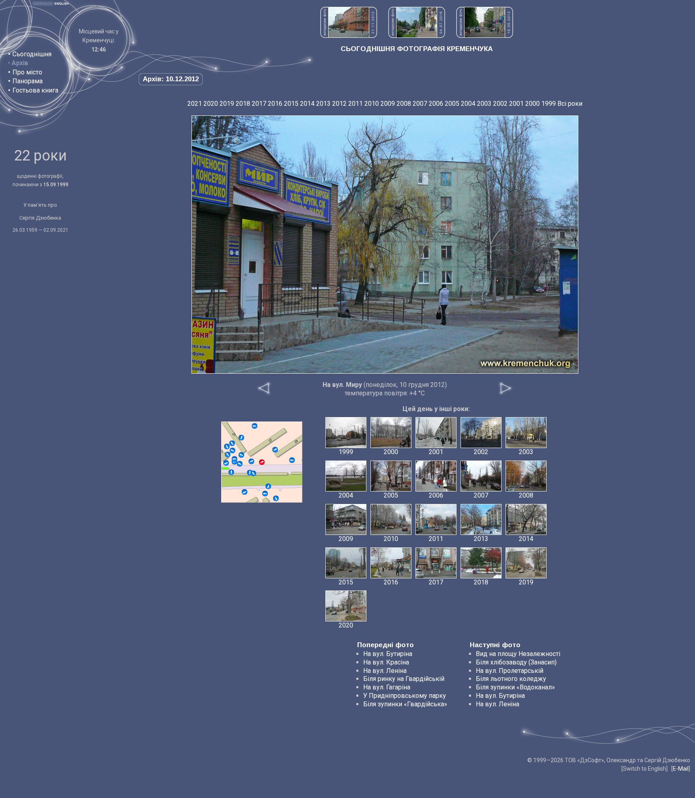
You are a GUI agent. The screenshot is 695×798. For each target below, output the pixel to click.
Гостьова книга (35, 90)
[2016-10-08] (265, 493)
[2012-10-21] (227, 446)
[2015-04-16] (241, 455)
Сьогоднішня (31, 54)
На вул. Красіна (386, 662)
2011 (355, 103)
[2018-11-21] (275, 450)
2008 (404, 103)
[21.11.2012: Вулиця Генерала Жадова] (348, 35)
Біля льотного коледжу (511, 679)
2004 (468, 103)
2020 (211, 103)
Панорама (27, 81)
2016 (275, 103)
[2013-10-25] (231, 472)
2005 (452, 103)
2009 (387, 103)
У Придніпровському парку (404, 695)
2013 (323, 103)
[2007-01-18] (232, 450)
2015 (291, 103)
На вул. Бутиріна (387, 654)
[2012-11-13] (276, 498)
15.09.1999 (55, 184)
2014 (307, 103)
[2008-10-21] (268, 486)
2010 (371, 103)
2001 (516, 103)
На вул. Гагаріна (386, 687)
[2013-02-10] (226, 463)
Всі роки (569, 103)
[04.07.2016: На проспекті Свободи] (416, 35)
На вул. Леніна (385, 671)
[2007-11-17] (251, 461)
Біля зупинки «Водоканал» (515, 687)
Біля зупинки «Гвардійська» (405, 704)
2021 (194, 103)
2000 (532, 103)
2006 (436, 103)
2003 (484, 103)
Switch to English (644, 768)
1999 (548, 103)
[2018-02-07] (245, 492)
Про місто (27, 72)
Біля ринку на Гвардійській (403, 679)
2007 (420, 103)
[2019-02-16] (253, 473)
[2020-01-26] (232, 443)
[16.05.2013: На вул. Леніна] (484, 35)
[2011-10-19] (228, 454)
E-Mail (681, 768)
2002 (500, 103)
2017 (259, 103)
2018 (243, 103)
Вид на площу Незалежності (518, 654)
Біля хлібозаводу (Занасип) (516, 662)
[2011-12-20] (241, 438)
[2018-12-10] (255, 426)
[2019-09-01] (234, 459)
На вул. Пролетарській (509, 671)
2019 (227, 103)
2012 (339, 103)
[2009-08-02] (292, 460)
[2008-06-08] (240, 464)
